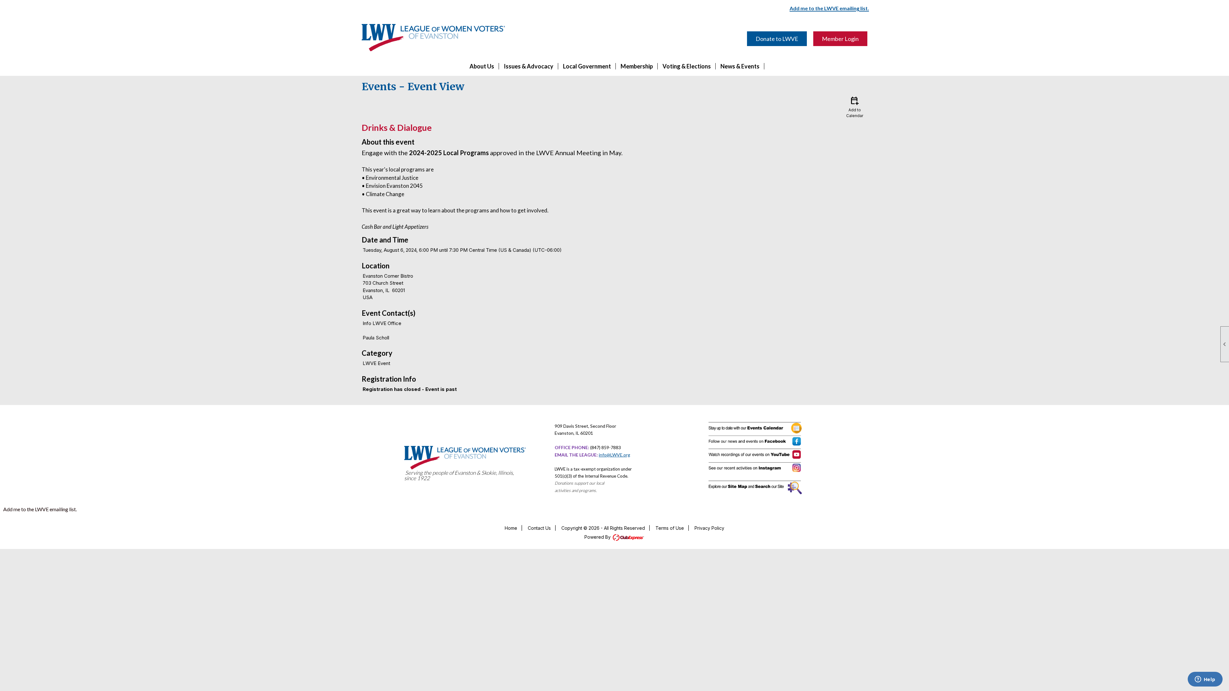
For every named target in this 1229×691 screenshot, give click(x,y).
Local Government (587, 66)
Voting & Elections (687, 66)
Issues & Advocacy (528, 66)
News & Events (739, 66)
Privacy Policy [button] (709, 528)
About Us (482, 66)
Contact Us (539, 528)
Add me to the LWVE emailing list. (40, 509)
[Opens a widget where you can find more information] (1205, 680)
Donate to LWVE (777, 38)
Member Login (840, 38)
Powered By (598, 537)
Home (511, 528)
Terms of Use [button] (669, 528)
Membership (637, 66)
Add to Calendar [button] (854, 106)
